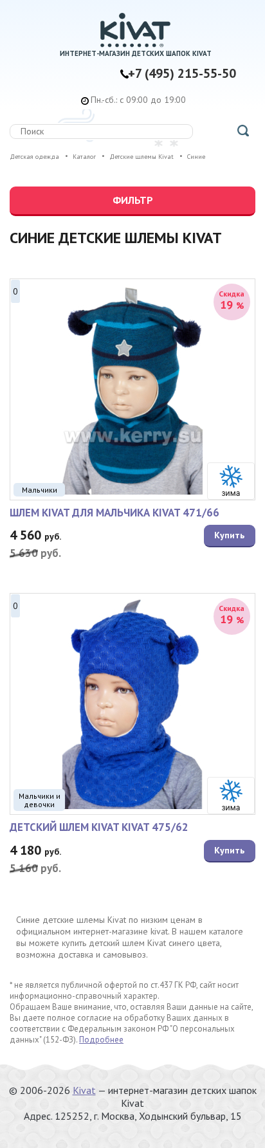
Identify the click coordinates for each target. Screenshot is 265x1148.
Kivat (84, 1090)
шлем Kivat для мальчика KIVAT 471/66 (114, 513)
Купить (229, 535)
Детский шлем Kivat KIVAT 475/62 (99, 827)
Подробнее (101, 1039)
